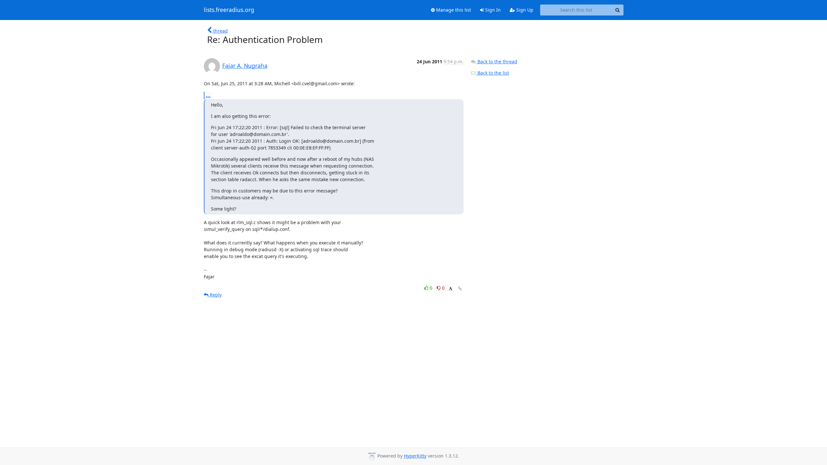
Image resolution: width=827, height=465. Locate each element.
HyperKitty (415, 456)
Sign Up (524, 10)
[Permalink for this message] (460, 288)
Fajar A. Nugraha (244, 65)
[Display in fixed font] (450, 288)
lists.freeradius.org (229, 10)
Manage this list (453, 10)
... (208, 95)
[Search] (617, 10)
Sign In (492, 10)
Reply (215, 295)
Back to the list (492, 73)
